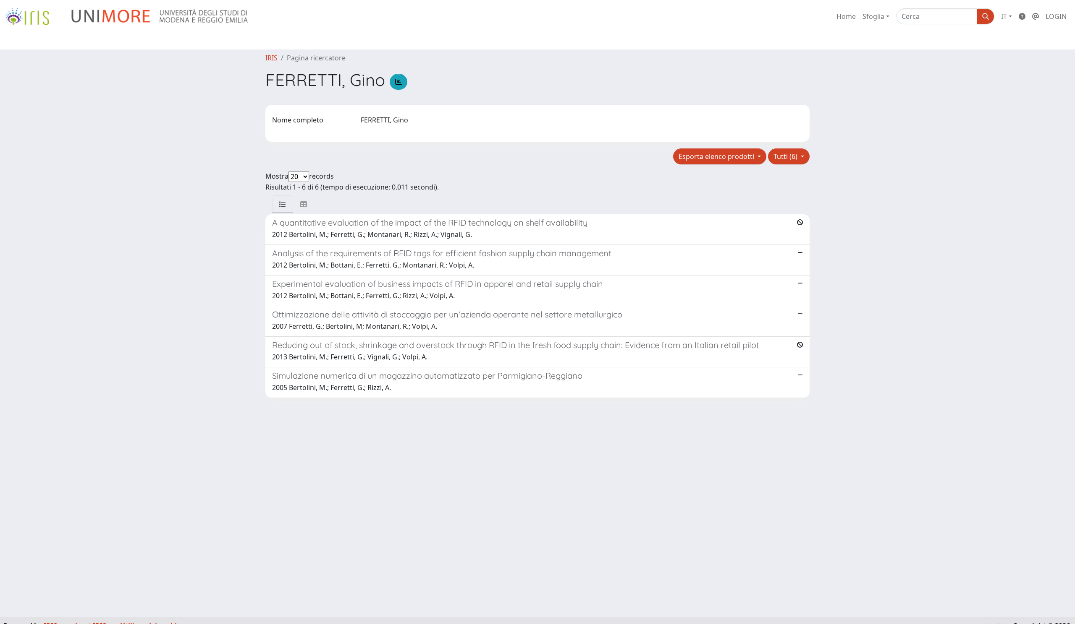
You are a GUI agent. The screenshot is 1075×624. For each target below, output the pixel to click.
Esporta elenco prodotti (717, 156)
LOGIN (1056, 16)
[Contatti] (1035, 16)
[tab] (282, 204)
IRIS (271, 57)
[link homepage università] (160, 16)
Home (846, 16)
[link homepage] (30, 16)
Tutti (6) (786, 156)
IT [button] (1004, 16)
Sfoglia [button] (873, 16)
